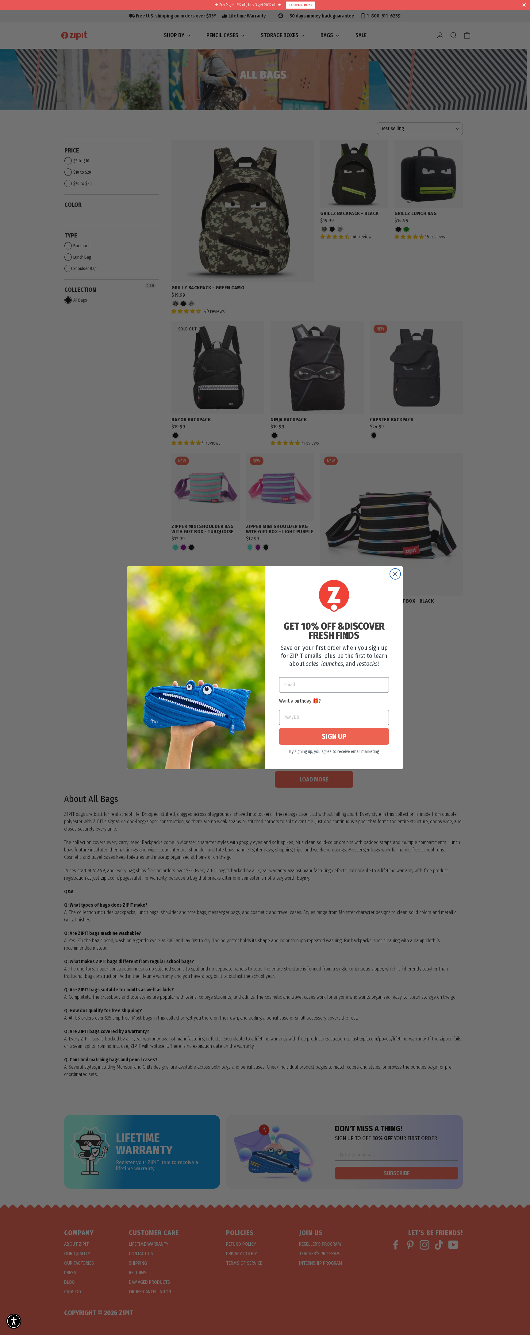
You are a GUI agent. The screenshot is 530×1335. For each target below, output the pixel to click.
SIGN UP (334, 736)
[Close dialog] (395, 574)
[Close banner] (524, 5)
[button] (13, 1321)
